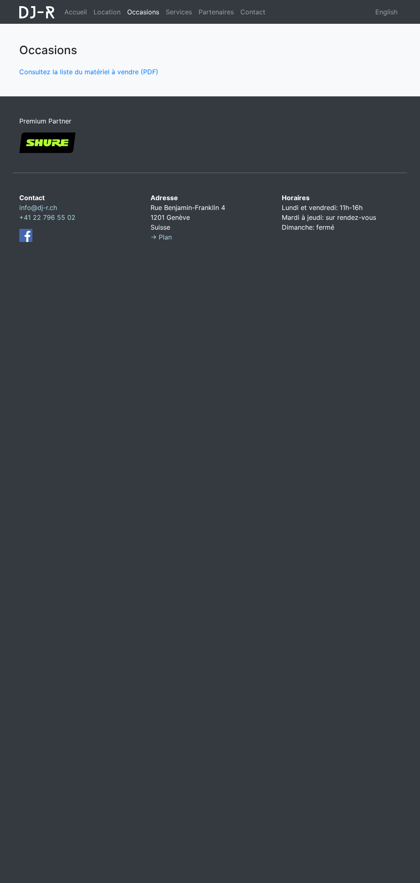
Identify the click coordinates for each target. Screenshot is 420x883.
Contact (252, 12)
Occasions (143, 12)
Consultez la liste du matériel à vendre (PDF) (88, 72)
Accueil (75, 12)
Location (107, 12)
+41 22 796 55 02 (47, 217)
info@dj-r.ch (38, 207)
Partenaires (216, 12)
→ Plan (161, 237)
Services (179, 12)
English (386, 12)
